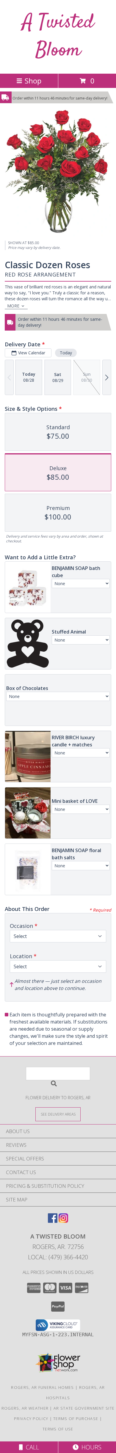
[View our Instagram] (63, 1220)
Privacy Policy (31, 1418)
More (13, 306)
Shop (33, 81)
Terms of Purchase (75, 1418)
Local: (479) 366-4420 (58, 1257)
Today (66, 353)
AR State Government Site (84, 1408)
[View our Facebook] (52, 1220)
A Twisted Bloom (58, 36)
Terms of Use (58, 1429)
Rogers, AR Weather (24, 1408)
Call (31, 1447)
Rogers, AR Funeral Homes (42, 1387)
